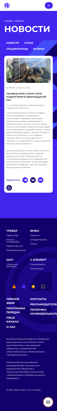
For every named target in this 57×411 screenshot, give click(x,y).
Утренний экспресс (11, 265)
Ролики (38, 49)
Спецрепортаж (17, 49)
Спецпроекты (37, 264)
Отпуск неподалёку (12, 241)
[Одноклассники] (40, 180)
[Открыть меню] (49, 5)
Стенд (28, 42)
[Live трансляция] (12, 405)
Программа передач (15, 310)
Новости (19, 21)
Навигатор (12, 235)
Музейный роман (16, 250)
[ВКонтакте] (33, 180)
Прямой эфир (12, 301)
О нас (11, 327)
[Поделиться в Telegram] (25, 180)
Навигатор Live (14, 246)
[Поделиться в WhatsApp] (9, 188)
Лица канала (12, 319)
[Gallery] (28, 70)
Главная (8, 21)
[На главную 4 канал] (7, 5)
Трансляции (37, 269)
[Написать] (48, 402)
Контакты (38, 299)
